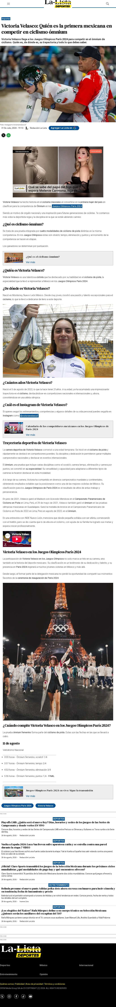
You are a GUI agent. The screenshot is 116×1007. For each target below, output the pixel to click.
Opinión (44, 974)
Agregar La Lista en (62, 128)
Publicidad (20, 984)
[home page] (58, 951)
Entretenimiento (59, 885)
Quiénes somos (7, 984)
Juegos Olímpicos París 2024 (67, 206)
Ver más (30, 262)
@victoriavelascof (29, 415)
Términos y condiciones (54, 984)
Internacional (86, 965)
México (43, 965)
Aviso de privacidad (34, 984)
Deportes (6, 19)
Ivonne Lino (24, 902)
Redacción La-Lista (27, 835)
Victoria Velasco (45, 806)
